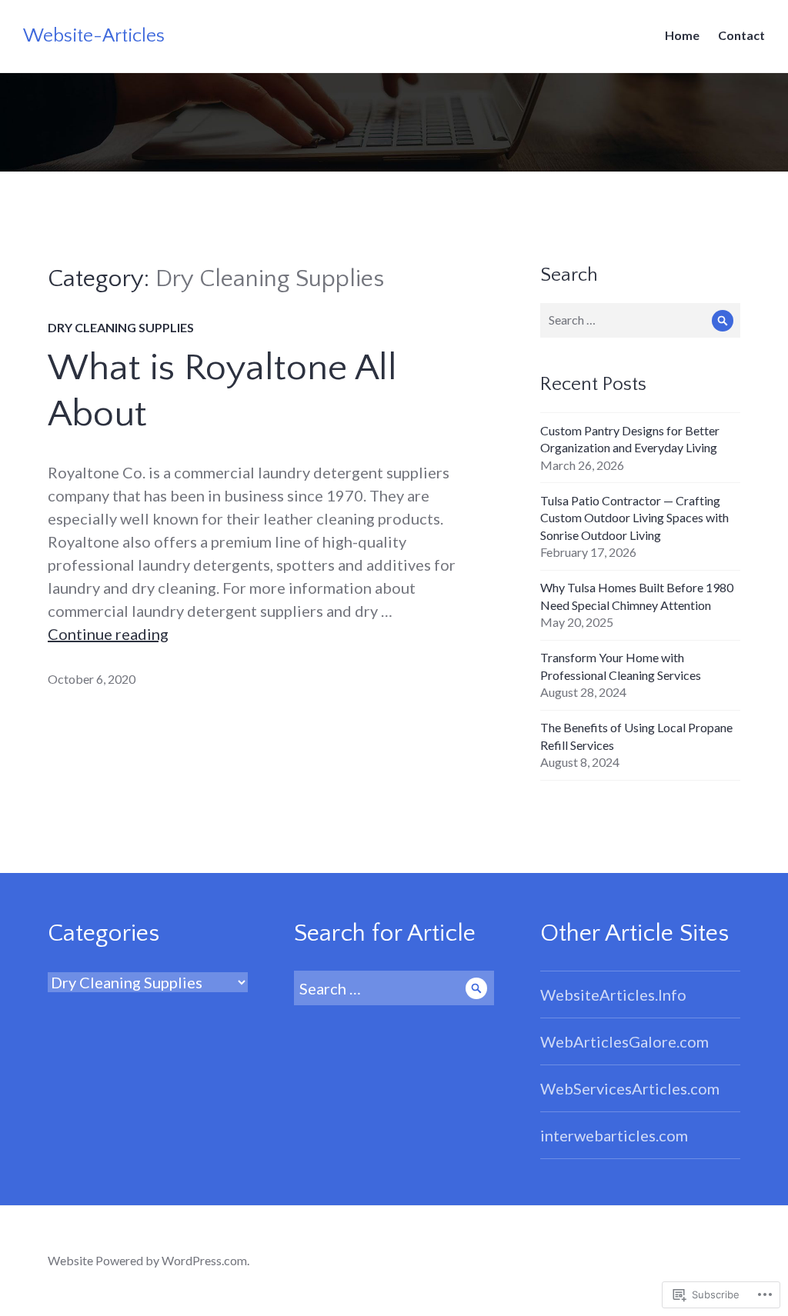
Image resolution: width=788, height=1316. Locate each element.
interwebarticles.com (614, 1135)
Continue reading (108, 634)
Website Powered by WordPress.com (147, 1260)
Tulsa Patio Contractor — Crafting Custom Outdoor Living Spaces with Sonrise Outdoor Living (634, 517)
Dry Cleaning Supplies (121, 327)
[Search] (723, 320)
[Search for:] (640, 319)
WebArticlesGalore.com (624, 1041)
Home (682, 35)
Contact (741, 35)
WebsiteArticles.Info (613, 994)
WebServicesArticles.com (630, 1088)
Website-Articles (94, 36)
